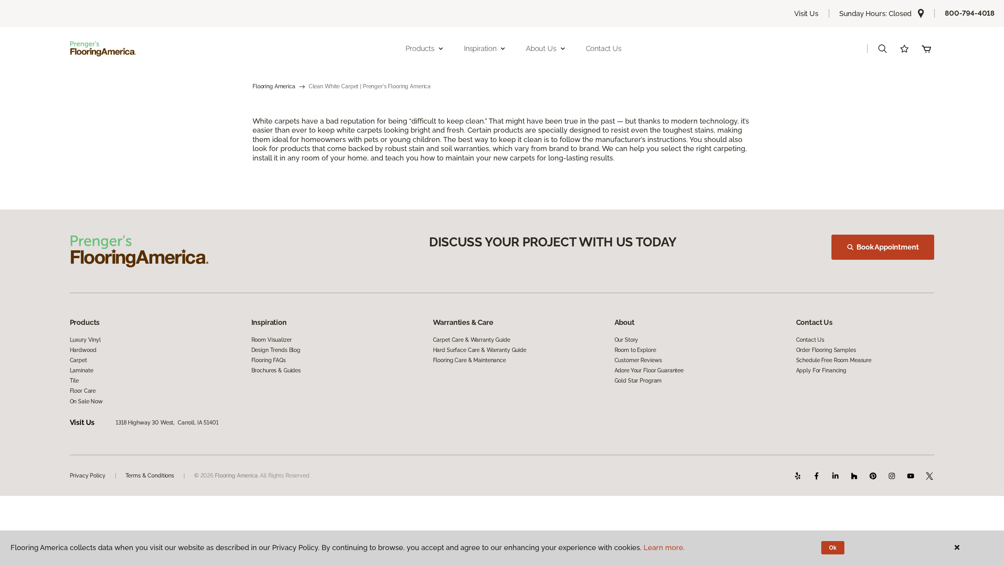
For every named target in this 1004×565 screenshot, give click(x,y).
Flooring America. (237, 475)
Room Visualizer (271, 340)
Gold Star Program (638, 380)
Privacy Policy (87, 475)
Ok (833, 548)
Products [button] (420, 48)
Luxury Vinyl (85, 340)
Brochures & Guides (276, 370)
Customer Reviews (638, 360)
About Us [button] (541, 48)
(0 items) (926, 48)
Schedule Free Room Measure (833, 360)
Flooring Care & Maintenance (469, 360)
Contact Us (604, 48)
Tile (74, 380)
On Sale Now (86, 401)
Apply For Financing (821, 370)
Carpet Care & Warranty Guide (471, 340)
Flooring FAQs (268, 360)
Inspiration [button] (480, 48)
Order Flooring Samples (826, 350)
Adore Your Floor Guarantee (649, 370)
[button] (882, 48)
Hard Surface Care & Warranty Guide (479, 350)
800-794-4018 (970, 13)
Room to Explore (635, 350)
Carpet (78, 360)
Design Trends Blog (275, 350)
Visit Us (806, 13)
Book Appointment (888, 247)
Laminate (81, 370)
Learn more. (664, 547)
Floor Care (83, 391)
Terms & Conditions (150, 475)
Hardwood (83, 350)
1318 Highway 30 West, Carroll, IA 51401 (167, 422)
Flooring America (274, 86)
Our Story (626, 340)
